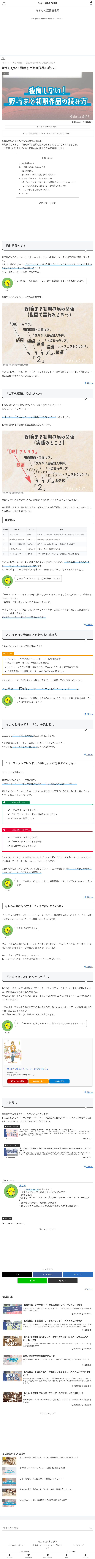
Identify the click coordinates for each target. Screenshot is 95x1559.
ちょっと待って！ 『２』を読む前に (37, 178)
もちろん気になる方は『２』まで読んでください (45, 186)
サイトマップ (78, 1545)
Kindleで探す (59, 1081)
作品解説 (29, 171)
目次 (44, 158)
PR (5, 1223)
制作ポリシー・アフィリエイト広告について (47, 1546)
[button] (63, 1280)
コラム (12, 1223)
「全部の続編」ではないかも (34, 167)
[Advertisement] (47, 38)
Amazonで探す (38, 1081)
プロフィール (71, 1551)
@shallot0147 (32, 1189)
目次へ (89, 383)
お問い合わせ (24, 1551)
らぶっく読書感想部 (47, 3)
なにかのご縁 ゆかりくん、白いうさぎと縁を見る (27, 1069)
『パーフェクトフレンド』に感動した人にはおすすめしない (50, 182)
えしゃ (22, 1185)
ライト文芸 (8, 1219)
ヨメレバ (15, 1072)
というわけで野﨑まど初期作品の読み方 (38, 175)
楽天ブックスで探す (17, 1081)
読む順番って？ (28, 163)
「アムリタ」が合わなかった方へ (35, 190)
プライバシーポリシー (16, 1545)
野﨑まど (21, 1223)
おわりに (25, 193)
